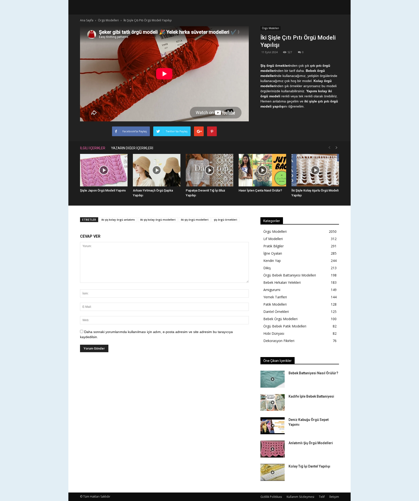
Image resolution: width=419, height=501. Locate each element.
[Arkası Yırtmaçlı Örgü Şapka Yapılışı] (156, 170)
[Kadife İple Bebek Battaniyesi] (272, 402)
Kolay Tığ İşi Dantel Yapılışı (309, 466)
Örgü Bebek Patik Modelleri (284, 326)
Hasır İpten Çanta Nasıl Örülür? (260, 190)
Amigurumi (271, 289)
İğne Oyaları (272, 253)
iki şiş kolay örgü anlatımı (118, 219)
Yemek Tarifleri (275, 297)
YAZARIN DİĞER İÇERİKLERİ (132, 148)
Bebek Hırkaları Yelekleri (282, 282)
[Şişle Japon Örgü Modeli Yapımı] (104, 170)
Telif (322, 497)
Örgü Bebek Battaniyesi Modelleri (289, 275)
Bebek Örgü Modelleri (280, 319)
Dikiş (267, 268)
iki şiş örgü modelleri (195, 219)
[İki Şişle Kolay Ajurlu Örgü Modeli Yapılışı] (315, 170)
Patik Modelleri (275, 304)
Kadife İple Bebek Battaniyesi (311, 396)
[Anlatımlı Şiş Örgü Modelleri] (272, 449)
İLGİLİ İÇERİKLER (92, 148)
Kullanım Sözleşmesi (300, 497)
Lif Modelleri (273, 238)
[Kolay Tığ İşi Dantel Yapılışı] (272, 472)
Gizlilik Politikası (271, 497)
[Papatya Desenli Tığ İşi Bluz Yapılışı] (209, 170)
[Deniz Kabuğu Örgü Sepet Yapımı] (272, 425)
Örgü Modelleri (270, 28)
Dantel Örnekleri (276, 311)
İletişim (334, 497)
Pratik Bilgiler (273, 246)
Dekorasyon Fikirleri (278, 340)
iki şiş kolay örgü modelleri (158, 219)
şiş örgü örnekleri (225, 219)
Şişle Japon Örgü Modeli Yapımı (103, 190)
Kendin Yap (272, 260)
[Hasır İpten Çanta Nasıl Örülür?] (262, 170)
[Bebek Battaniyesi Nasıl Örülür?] (272, 379)
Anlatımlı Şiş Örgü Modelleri (311, 443)
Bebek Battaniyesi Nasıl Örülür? (313, 373)
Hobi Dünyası (273, 333)
